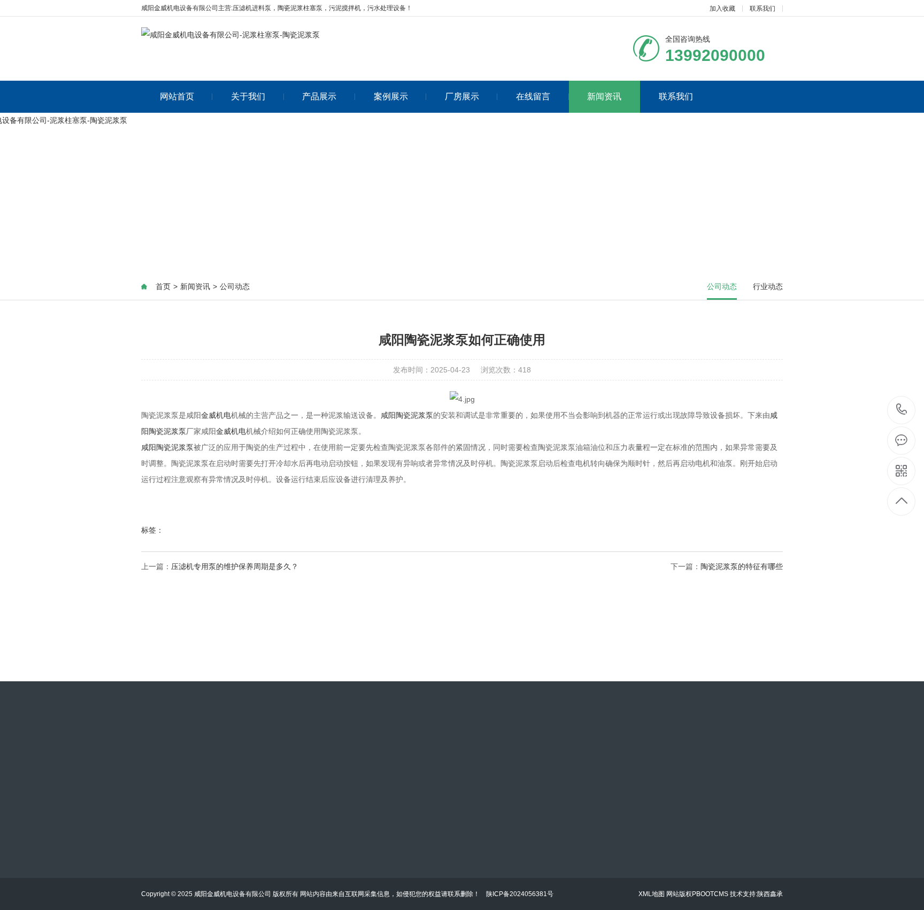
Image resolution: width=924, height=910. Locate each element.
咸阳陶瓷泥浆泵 (407, 415)
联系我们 (762, 8)
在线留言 (533, 96)
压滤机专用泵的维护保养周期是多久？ (234, 566)
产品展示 (319, 96)
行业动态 (768, 286)
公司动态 (235, 286)
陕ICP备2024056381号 (519, 894)
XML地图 (651, 894)
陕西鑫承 (770, 894)
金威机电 (216, 415)
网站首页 (177, 96)
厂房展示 (462, 96)
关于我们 (248, 96)
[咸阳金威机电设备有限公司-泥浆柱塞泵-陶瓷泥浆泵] (230, 34)
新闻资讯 (604, 96)
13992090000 (902, 410)
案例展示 (391, 96)
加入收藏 (722, 8)
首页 (163, 286)
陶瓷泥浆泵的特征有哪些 (741, 566)
